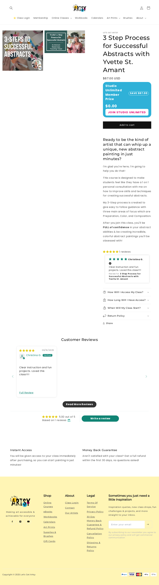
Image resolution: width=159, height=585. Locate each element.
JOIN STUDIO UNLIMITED (127, 112)
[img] (27, 350)
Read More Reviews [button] (79, 404)
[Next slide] (146, 376)
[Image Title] (12, 521)
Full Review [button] (26, 392)
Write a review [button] (100, 418)
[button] (11, 8)
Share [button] (109, 323)
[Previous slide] (12, 376)
